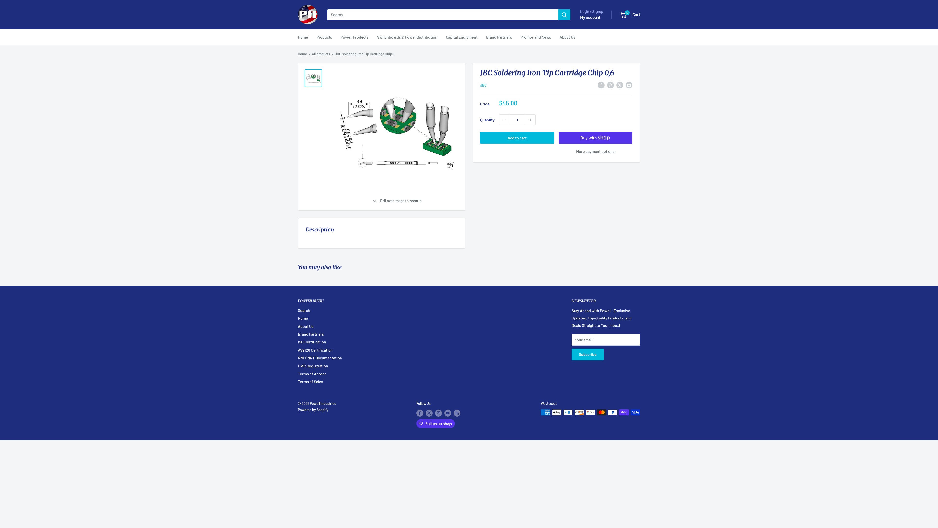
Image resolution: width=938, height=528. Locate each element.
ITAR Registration (313, 365)
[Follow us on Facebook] (419, 412)
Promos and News (536, 37)
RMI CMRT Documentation (320, 357)
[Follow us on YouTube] (447, 412)
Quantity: (488, 119)
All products (321, 54)
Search (304, 310)
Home (303, 37)
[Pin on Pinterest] (610, 84)
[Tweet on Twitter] (619, 84)
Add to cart (517, 137)
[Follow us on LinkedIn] (457, 412)
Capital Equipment (462, 37)
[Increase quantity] (530, 120)
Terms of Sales (310, 381)
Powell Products (355, 37)
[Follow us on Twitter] (429, 412)
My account (590, 17)
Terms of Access (312, 373)
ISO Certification (312, 342)
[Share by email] (629, 84)
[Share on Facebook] (601, 84)
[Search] (564, 14)
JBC (483, 85)
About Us (567, 37)
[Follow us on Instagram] (438, 412)
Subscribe (588, 354)
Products (324, 37)
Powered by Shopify (313, 410)
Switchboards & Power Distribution (407, 37)
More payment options (595, 151)
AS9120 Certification (315, 350)
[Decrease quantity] (504, 120)
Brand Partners (499, 37)
